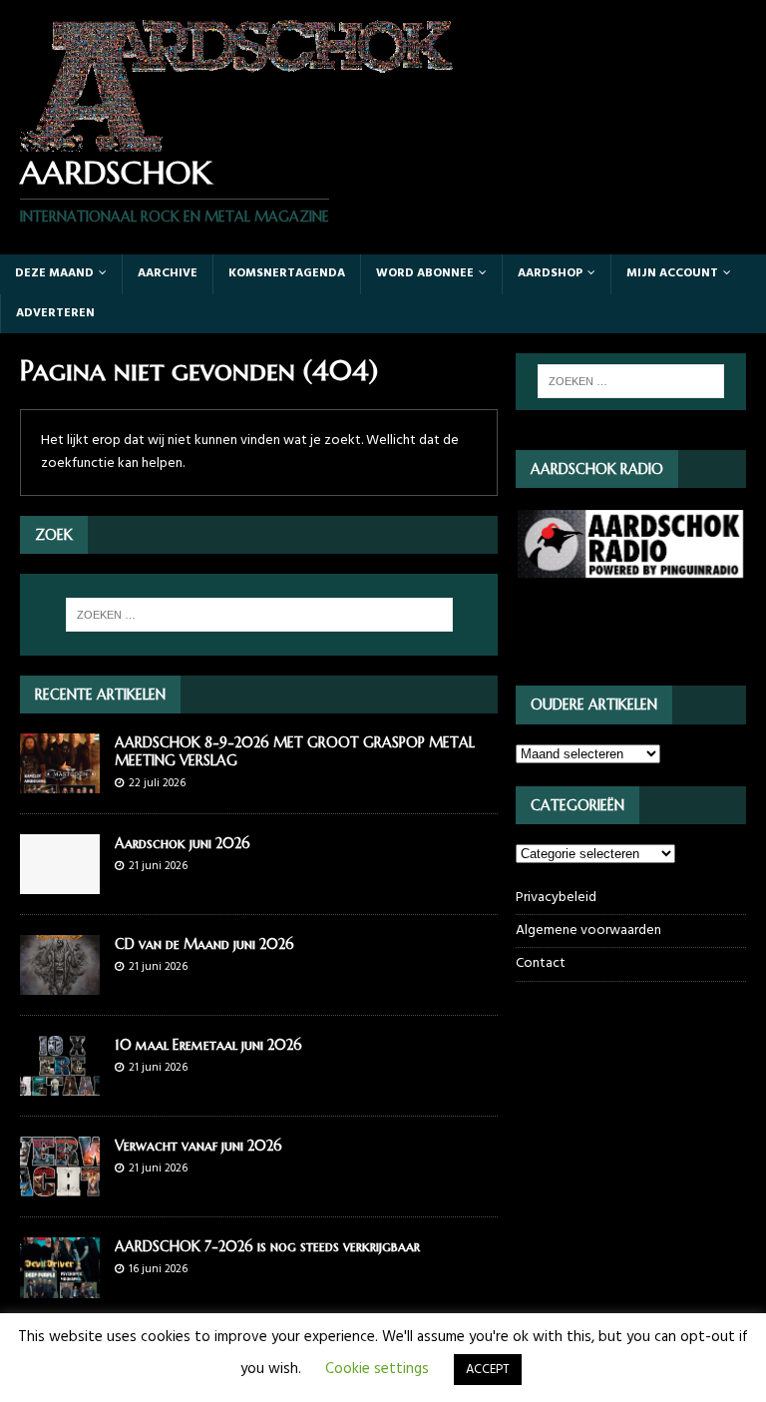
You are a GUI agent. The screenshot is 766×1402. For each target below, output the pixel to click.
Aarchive (167, 273)
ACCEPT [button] (488, 1369)
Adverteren (55, 313)
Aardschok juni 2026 (182, 843)
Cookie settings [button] (377, 1369)
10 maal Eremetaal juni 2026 (208, 1045)
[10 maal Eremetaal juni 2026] (60, 1084)
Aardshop (550, 273)
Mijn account (672, 273)
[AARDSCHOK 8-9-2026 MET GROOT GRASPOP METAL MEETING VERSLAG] (60, 781)
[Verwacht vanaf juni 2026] (60, 1184)
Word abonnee (425, 273)
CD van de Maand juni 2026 (204, 944)
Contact (541, 963)
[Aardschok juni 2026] (60, 882)
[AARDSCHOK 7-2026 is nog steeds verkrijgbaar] (60, 1285)
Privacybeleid (556, 898)
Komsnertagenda (286, 273)
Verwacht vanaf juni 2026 (198, 1146)
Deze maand (54, 273)
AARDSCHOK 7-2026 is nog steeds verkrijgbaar (267, 1246)
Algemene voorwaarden (588, 930)
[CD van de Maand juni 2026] (60, 983)
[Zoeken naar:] (259, 615)
